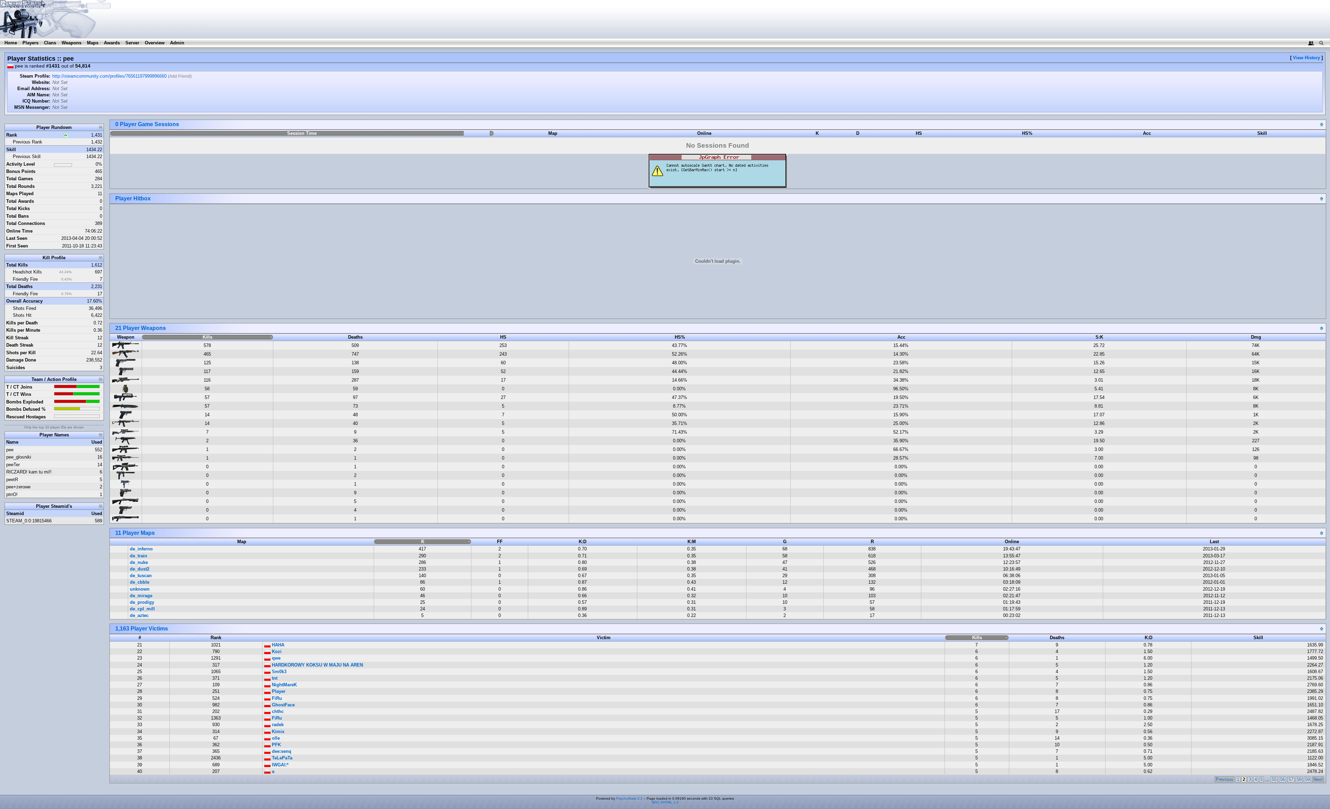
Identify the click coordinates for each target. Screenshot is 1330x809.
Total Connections (25, 223)
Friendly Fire (25, 279)
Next (1318, 779)
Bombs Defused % (26, 409)
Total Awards (20, 201)
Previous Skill (27, 156)
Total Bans (17, 216)
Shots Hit (22, 315)
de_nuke (139, 562)
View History (1306, 57)
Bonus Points (20, 171)
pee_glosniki (18, 457)
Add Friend (179, 76)
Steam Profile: (35, 76)
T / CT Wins (18, 394)
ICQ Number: (36, 101)
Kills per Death (22, 322)
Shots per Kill (21, 352)
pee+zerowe (18, 486)
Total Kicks (18, 208)
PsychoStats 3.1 (629, 798)
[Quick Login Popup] (1311, 42)
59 (1307, 779)
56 (1282, 779)
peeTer (13, 464)
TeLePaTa (281, 757)
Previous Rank (27, 142)
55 (1274, 779)
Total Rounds (20, 186)
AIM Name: (38, 94)
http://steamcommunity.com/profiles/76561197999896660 (109, 76)
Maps (92, 42)
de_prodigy (142, 602)
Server (132, 42)
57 (1290, 779)
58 (1299, 779)
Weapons (71, 42)
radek (277, 724)
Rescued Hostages (26, 416)
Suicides (15, 367)
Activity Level (20, 164)
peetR (12, 479)
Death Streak (19, 345)
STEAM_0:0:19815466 (29, 520)
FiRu (276, 698)
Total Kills (17, 265)
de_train (138, 555)
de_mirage (141, 595)
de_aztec (139, 615)
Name (12, 442)
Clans (50, 42)
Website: (41, 82)
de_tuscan (141, 575)
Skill (11, 149)
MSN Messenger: (32, 107)
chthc (277, 711)
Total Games (19, 178)
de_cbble (139, 582)
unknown (140, 589)
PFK (276, 744)
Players (30, 42)
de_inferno (141, 548)
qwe (276, 658)
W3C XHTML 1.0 (665, 802)
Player (278, 691)
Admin (177, 42)
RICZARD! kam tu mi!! (29, 472)
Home (11, 42)
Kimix (277, 731)
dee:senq (281, 751)
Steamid (15, 513)
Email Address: (33, 88)
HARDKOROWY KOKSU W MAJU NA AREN (317, 665)
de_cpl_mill (142, 608)
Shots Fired (24, 308)
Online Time (19, 231)
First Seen (17, 246)
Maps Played (20, 193)
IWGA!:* (280, 764)
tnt (274, 678)
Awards (112, 42)
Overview (155, 42)
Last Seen (16, 238)
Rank (11, 135)
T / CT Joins (19, 387)
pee (10, 449)
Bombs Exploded (24, 401)
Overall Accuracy (24, 301)
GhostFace (283, 704)
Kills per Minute (23, 330)
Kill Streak (17, 337)
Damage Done (21, 360)
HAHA (277, 644)
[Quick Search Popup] (1321, 42)
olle (275, 738)
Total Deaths (19, 286)
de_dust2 (139, 569)
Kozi (276, 651)
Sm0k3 (278, 671)
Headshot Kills (27, 272)
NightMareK (284, 684)
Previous (1224, 779)
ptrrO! (12, 494)
